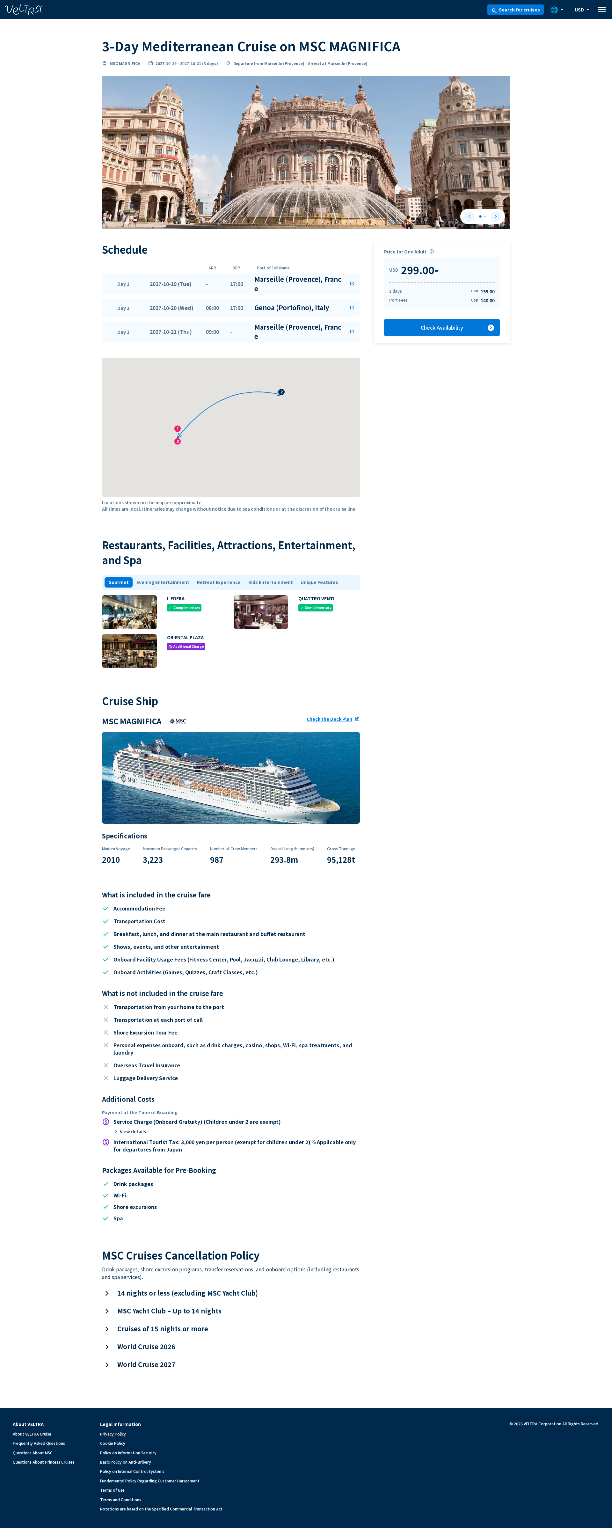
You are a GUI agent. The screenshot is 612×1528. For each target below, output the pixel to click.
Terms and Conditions (120, 1499)
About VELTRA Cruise (32, 1434)
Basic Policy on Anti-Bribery (125, 1462)
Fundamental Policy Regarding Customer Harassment (150, 1480)
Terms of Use (112, 1490)
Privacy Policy (113, 1434)
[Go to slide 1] (480, 217)
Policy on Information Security (128, 1452)
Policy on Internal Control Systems (132, 1471)
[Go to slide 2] (485, 216)
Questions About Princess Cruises (44, 1462)
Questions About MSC (33, 1452)
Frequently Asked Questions (39, 1443)
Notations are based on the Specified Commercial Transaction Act (161, 1508)
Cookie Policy (112, 1443)
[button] (231, 284)
